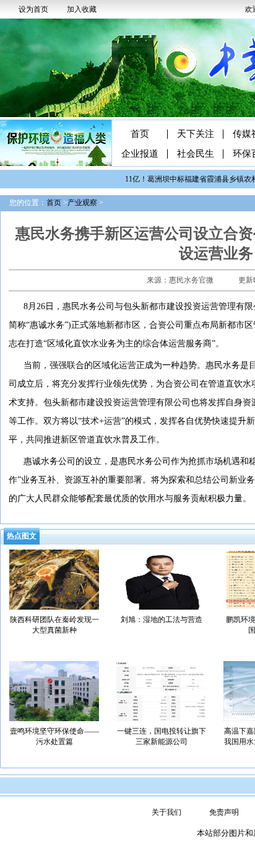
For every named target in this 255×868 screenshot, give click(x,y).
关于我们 (166, 812)
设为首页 (33, 9)
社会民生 (195, 154)
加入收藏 (82, 9)
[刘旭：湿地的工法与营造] (161, 578)
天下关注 (195, 134)
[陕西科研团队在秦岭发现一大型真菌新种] (54, 578)
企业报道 (139, 154)
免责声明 (224, 812)
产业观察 (82, 202)
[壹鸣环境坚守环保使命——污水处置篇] (54, 690)
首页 (140, 134)
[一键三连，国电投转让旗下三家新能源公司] (161, 690)
